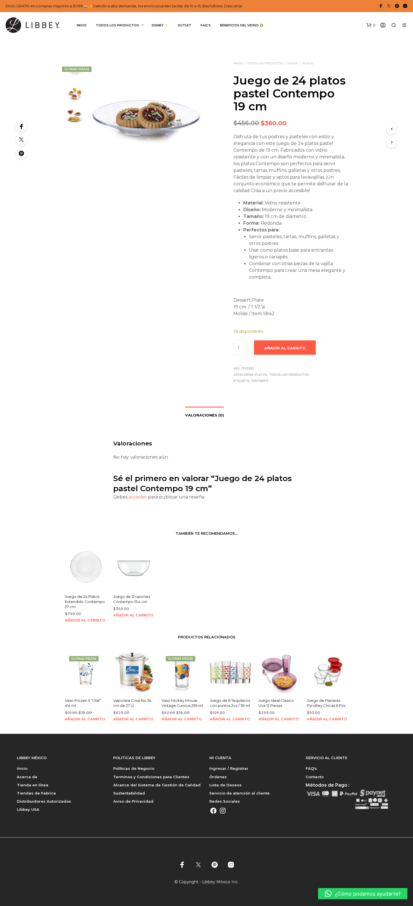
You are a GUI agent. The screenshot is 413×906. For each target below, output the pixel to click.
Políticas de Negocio (133, 768)
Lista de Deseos (225, 785)
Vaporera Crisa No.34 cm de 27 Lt (132, 703)
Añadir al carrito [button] (85, 620)
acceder (138, 497)
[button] (370, 25)
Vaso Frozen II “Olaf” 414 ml (83, 703)
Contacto (315, 777)
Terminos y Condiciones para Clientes (151, 777)
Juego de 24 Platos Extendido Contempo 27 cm (85, 602)
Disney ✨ (160, 25)
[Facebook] (21, 126)
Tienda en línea (32, 785)
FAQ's (311, 768)
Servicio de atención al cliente (239, 793)
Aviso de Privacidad (133, 801)
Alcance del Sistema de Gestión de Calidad (157, 785)
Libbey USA (28, 809)
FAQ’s (206, 25)
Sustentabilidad (129, 793)
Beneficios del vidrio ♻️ (242, 25)
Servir (292, 63)
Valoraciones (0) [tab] (204, 415)
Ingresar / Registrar (228, 768)
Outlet (184, 25)
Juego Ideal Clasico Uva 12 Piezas (276, 703)
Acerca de (27, 777)
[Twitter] (21, 139)
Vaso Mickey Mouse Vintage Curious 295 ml (182, 703)
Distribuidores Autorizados (44, 801)
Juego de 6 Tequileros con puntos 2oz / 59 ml (230, 703)
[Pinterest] (21, 153)
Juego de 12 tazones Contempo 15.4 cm (131, 599)
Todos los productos (117, 25)
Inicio (82, 25)
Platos (307, 63)
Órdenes (218, 777)
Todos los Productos (264, 63)
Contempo (260, 381)
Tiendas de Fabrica (36, 793)
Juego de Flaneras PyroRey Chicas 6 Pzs (326, 703)
